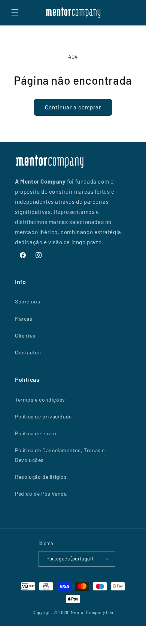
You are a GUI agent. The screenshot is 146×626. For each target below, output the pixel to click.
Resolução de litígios (41, 477)
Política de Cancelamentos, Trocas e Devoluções (60, 455)
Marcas (24, 318)
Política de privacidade (43, 416)
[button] (15, 12)
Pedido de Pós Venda (41, 493)
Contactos (28, 352)
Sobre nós (27, 301)
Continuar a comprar (73, 107)
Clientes (25, 335)
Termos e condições (40, 399)
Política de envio (35, 433)
